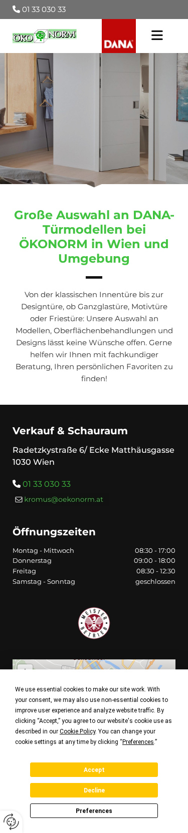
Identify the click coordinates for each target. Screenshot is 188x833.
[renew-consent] (11, 821)
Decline (94, 790)
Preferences (94, 810)
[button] (157, 36)
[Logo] (45, 36)
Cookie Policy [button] (77, 731)
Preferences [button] (138, 741)
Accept (94, 769)
